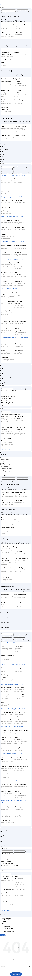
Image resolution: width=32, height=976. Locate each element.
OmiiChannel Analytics (21, 766)
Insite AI (2, 2)
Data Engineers (5, 135)
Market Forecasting (6, 220)
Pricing (3, 179)
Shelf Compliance (6, 328)
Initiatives (4, 631)
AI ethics (5, 930)
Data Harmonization (7, 100)
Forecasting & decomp (20, 32)
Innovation (4, 281)
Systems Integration (20, 343)
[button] (30, 966)
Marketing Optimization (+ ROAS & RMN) (6, 52)
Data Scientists (5, 126)
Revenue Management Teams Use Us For (13, 175)
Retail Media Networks (21, 730)
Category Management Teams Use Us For (13, 197)
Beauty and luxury (6, 398)
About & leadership (7, 925)
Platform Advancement (7, 301)
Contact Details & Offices (8, 931)
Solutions (4, 475)
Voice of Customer (19, 220)
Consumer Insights (19, 227)
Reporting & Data (6, 311)
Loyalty (3, 234)
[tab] (8, 10)
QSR (2, 405)
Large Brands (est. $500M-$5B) (8, 396)
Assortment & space (7, 200)
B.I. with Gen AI (6, 252)
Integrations (17, 252)
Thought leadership (6, 918)
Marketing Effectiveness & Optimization (18, 416)
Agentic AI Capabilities (21, 558)
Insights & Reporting (20, 100)
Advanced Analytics (20, 245)
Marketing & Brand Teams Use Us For (12, 259)
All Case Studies (6, 449)
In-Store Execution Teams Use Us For (12, 318)
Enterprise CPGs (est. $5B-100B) (8, 390)
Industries (4, 848)
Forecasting (4, 343)
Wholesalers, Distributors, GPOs (10, 403)
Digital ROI (17, 292)
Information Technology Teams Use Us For (13, 241)
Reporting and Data (19, 281)
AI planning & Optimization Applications (18, 81)
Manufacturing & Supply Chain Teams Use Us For (14, 338)
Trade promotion (19, 179)
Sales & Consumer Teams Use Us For (12, 216)
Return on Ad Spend (7, 263)
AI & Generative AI (20, 126)
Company (4, 923)
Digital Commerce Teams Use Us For (12, 288)
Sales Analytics (5, 227)
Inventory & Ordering (7, 321)
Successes (4, 870)
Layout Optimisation (20, 321)
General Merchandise (7, 400)
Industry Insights (6, 920)
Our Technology (6, 926)
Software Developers (20, 135)
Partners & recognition (8, 928)
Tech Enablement (19, 350)
